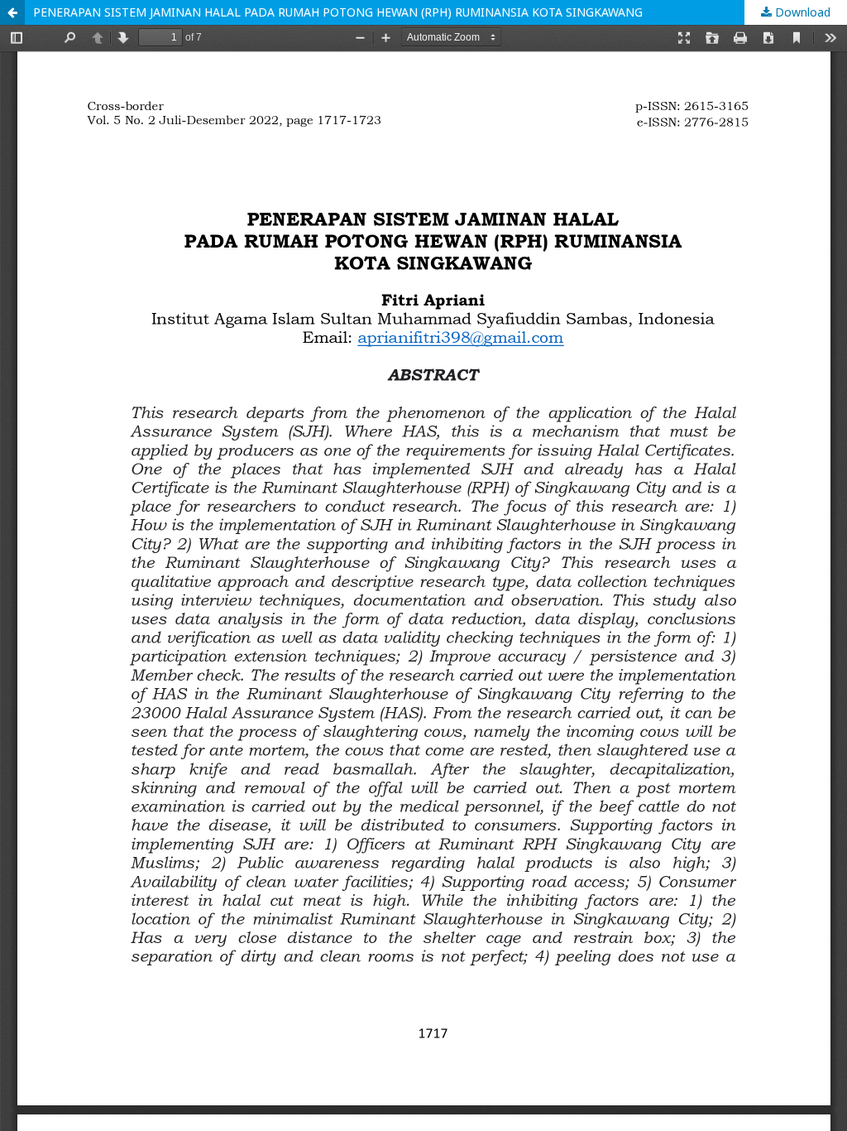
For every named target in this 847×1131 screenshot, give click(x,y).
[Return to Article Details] (12, 12)
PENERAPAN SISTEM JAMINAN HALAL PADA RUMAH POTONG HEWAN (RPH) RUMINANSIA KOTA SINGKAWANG (338, 12)
